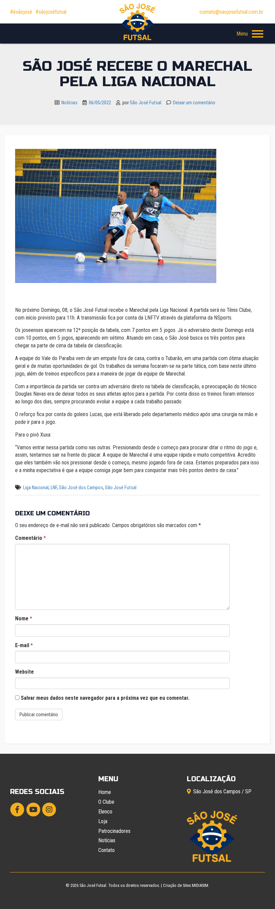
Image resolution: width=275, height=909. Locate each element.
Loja (102, 821)
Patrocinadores (114, 831)
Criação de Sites (177, 885)
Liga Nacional (36, 488)
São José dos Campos (81, 488)
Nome (23, 618)
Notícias (69, 103)
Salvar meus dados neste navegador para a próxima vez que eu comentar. (105, 698)
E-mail (24, 645)
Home (104, 792)
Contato (106, 850)
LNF (54, 488)
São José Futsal (145, 103)
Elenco (105, 811)
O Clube (106, 802)
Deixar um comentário (194, 103)
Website (24, 672)
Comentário (30, 538)
